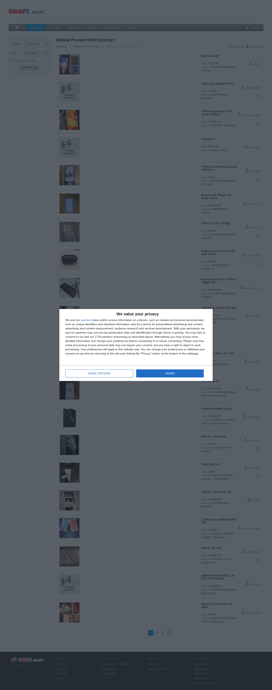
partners (86, 320)
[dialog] (136, 345)
